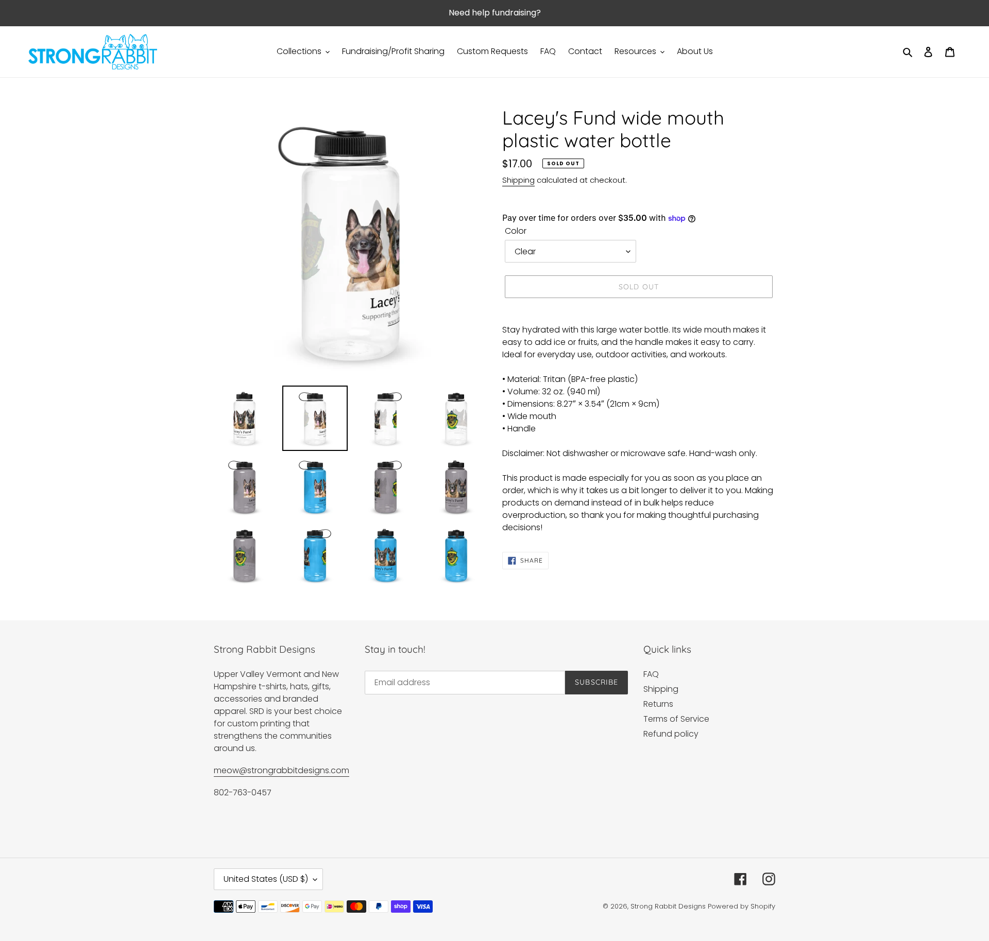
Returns (658, 704)
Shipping (518, 180)
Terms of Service (676, 719)
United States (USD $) (266, 879)
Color (515, 231)
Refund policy (670, 734)
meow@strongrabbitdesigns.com (281, 770)
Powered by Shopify (741, 906)
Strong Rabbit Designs (668, 906)
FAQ (651, 674)
